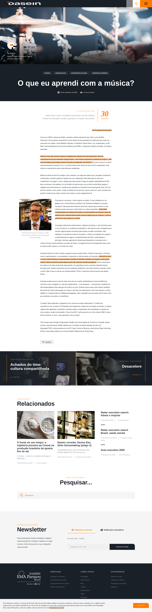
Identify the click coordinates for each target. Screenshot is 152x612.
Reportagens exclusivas (119, 583)
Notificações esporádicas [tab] (114, 530)
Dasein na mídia (116, 576)
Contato (83, 587)
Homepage (84, 576)
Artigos (47, 73)
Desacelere (132, 366)
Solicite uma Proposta (57, 587)
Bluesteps (84, 597)
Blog (82, 583)
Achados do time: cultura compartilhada (29, 367)
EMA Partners (85, 590)
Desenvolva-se (60, 73)
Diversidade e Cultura (79, 73)
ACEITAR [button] (141, 605)
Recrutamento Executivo (58, 580)
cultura (48, 342)
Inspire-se (114, 587)
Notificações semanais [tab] (83, 530)
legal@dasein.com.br (57, 608)
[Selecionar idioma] (129, 3)
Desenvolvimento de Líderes (59, 583)
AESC (82, 594)
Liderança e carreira (99, 73)
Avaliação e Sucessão (57, 576)
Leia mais (16, 377)
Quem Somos (85, 580)
